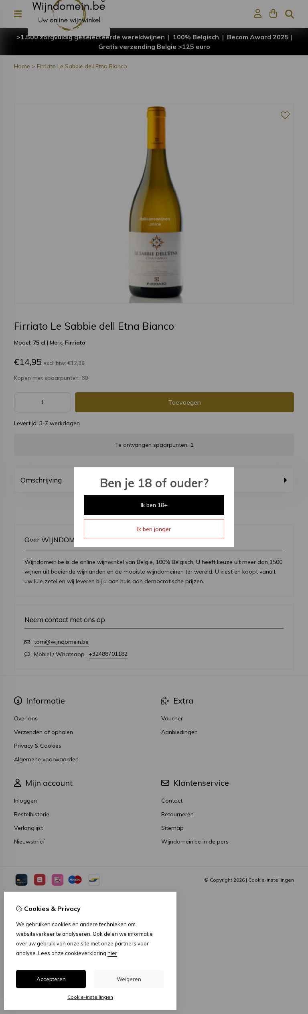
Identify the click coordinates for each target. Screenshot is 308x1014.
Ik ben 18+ (154, 505)
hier (112, 953)
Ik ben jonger (154, 529)
